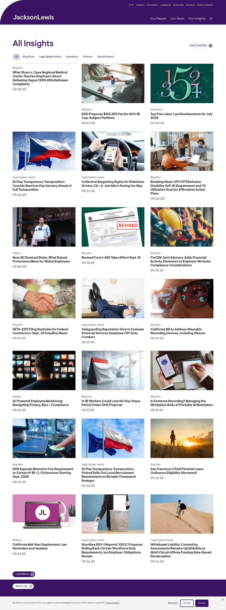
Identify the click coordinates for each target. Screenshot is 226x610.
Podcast (87, 57)
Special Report (105, 57)
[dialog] (113, 603)
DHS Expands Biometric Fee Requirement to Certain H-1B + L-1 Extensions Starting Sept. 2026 (43, 473)
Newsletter (72, 57)
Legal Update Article (50, 57)
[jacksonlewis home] (33, 16)
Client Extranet (205, 5)
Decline (187, 603)
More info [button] (173, 603)
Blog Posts (28, 57)
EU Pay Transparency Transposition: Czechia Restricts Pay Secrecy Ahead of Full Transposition (42, 185)
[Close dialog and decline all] (222, 599)
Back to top (22, 586)
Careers (140, 5)
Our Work (177, 18)
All (16, 57)
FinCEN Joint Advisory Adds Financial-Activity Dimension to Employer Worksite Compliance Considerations (181, 261)
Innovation (152, 5)
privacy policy (112, 603)
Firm (131, 5)
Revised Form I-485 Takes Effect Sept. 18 (111, 257)
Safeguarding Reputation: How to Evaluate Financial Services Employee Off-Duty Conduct (113, 333)
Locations (165, 5)
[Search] (209, 19)
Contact (190, 5)
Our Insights (196, 18)
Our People (158, 18)
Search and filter (198, 45)
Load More (22, 574)
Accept (201, 603)
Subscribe (178, 5)
